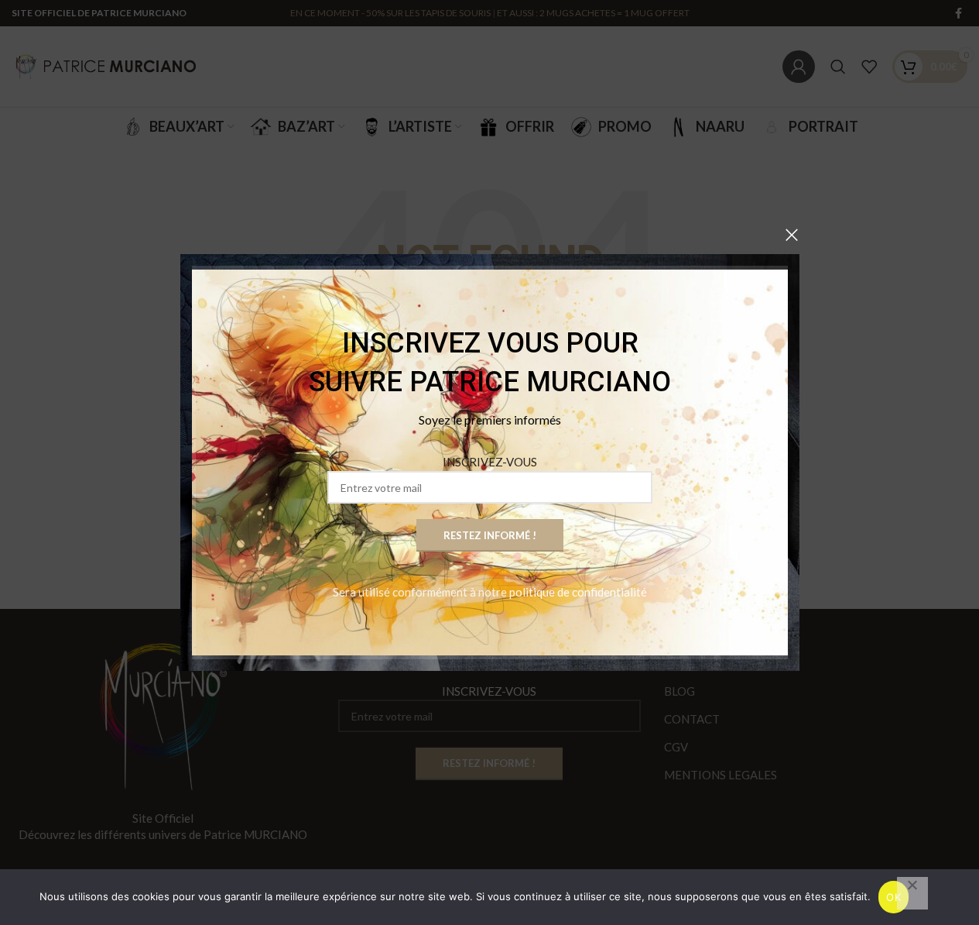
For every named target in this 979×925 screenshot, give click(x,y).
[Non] (912, 893)
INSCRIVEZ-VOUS (490, 462)
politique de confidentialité (578, 592)
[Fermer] (791, 234)
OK (893, 897)
